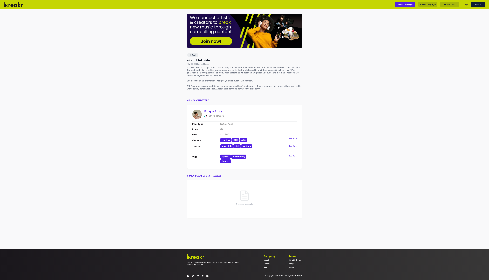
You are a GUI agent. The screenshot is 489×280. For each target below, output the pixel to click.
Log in (466, 4)
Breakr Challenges (405, 4)
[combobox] (238, 148)
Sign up (478, 4)
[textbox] (238, 150)
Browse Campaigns (428, 4)
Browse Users (450, 4)
